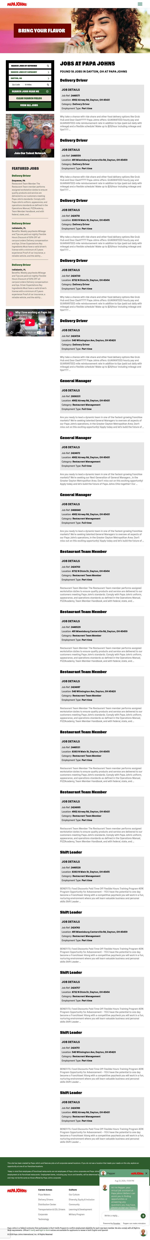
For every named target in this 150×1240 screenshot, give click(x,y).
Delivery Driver (21, 175)
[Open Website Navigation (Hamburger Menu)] (141, 7)
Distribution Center (47, 1204)
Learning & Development (80, 1209)
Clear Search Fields (29, 98)
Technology (43, 1219)
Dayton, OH (16, 78)
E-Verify (32, 1230)
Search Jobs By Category (24, 72)
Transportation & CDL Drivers (51, 1209)
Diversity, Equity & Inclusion (81, 1199)
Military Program (77, 1214)
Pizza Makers (44, 1194)
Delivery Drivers (45, 1199)
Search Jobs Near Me (25, 91)
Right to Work (44, 1230)
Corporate (43, 1214)
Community (74, 1204)
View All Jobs (29, 105)
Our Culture (74, 1194)
